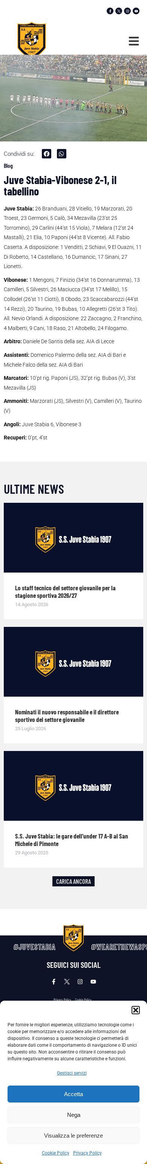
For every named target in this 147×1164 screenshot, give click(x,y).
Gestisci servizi (72, 1073)
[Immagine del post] (73, 538)
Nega (73, 1115)
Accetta (73, 1094)
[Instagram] (127, 11)
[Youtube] (136, 11)
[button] (135, 1010)
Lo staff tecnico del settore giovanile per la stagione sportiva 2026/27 (65, 591)
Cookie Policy (55, 1153)
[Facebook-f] (110, 11)
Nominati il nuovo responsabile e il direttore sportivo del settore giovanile (67, 715)
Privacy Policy (87, 1153)
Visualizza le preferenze (73, 1135)
